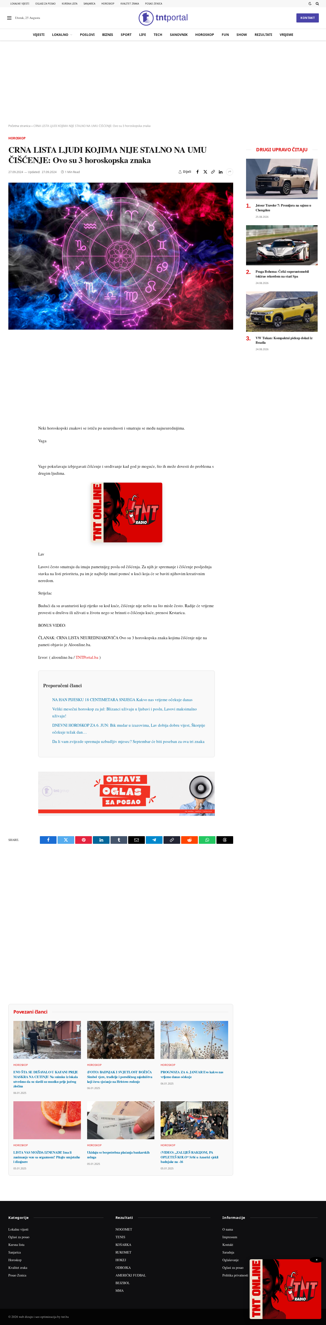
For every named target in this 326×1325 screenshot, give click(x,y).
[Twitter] (12, 364)
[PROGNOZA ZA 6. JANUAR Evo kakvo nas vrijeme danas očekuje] (194, 1040)
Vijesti (38, 34)
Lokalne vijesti (19, 3)
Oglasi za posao (45, 3)
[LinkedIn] (12, 408)
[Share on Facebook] (197, 171)
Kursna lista (69, 3)
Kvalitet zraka (130, 3)
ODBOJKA (123, 1267)
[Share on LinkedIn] (220, 171)
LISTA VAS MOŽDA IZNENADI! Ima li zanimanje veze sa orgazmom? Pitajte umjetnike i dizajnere (46, 1157)
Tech (158, 34)
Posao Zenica (153, 3)
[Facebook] (12, 353)
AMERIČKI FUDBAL (131, 1275)
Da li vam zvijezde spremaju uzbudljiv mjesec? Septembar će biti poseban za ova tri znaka (128, 741)
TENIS (120, 1237)
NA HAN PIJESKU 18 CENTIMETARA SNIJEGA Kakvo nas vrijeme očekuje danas (122, 699)
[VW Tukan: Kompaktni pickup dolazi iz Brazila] (282, 311)
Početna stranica (19, 126)
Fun (225, 34)
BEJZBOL (123, 1283)
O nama (227, 1229)
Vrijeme (286, 34)
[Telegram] (12, 430)
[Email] (12, 386)
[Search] (317, 3)
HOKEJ (121, 1260)
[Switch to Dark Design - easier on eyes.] (310, 3)
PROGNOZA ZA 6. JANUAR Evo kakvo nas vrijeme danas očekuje (192, 1074)
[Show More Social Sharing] (229, 171)
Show (242, 34)
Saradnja (228, 1252)
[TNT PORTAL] (163, 18)
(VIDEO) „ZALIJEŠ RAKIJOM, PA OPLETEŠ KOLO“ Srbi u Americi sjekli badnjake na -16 (189, 1157)
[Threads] (12, 452)
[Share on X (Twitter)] (205, 171)
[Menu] (9, 18)
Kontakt (307, 18)
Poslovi (87, 34)
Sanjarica (89, 3)
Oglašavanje (230, 1260)
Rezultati (263, 34)
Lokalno (60, 34)
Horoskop (107, 3)
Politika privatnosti (235, 1275)
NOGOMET (124, 1229)
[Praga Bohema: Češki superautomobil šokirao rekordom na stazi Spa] (282, 245)
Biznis (107, 34)
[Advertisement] (163, 82)
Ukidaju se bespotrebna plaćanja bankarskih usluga (118, 1154)
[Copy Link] (212, 171)
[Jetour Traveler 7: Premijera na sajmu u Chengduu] (282, 179)
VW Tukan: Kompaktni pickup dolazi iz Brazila (284, 340)
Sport (126, 34)
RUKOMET (123, 1252)
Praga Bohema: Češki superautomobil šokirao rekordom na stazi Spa (282, 273)
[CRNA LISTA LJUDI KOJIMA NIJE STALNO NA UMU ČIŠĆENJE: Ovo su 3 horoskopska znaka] (120, 256)
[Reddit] (12, 419)
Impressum (229, 1237)
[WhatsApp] (12, 441)
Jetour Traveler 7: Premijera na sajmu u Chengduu (283, 207)
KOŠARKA (123, 1244)
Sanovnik (179, 34)
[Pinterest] (12, 375)
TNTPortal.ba (87, 657)
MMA (120, 1290)
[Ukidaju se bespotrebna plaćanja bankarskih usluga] (121, 1120)
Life (142, 34)
